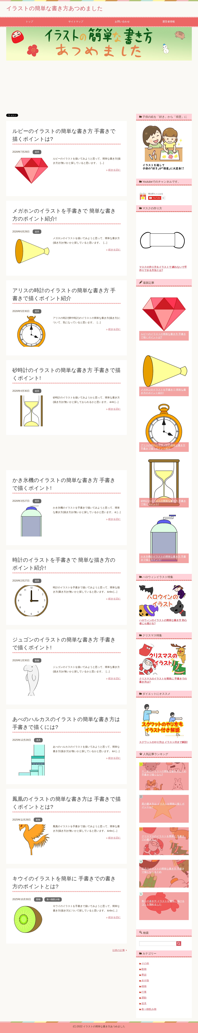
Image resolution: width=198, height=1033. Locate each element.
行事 (144, 992)
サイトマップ (75, 21)
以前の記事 (118, 950)
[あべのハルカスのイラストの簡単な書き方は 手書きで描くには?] (31, 773)
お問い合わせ (122, 21)
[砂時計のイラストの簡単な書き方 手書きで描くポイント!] (31, 424)
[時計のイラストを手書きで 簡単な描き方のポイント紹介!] (31, 614)
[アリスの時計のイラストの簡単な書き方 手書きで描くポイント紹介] (31, 344)
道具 (37, 152)
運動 (144, 997)
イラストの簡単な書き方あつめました (54, 8)
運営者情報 (168, 21)
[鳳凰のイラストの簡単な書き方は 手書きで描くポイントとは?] (31, 853)
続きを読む (114, 170)
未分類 (145, 980)
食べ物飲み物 (53, 899)
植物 (144, 986)
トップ (29, 21)
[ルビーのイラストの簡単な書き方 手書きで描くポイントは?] (31, 185)
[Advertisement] (99, 87)
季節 (144, 975)
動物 (37, 660)
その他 (145, 963)
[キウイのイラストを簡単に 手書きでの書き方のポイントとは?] (31, 932)
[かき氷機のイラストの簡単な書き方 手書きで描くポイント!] (31, 534)
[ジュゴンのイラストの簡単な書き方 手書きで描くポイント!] (31, 693)
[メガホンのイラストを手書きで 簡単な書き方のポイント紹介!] (31, 264)
